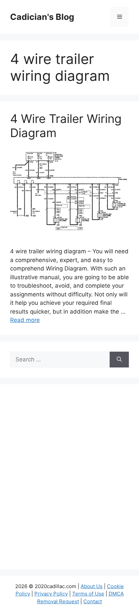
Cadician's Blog (42, 17)
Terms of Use (88, 593)
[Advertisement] (69, 481)
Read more (25, 320)
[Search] (119, 360)
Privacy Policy (51, 593)
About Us (92, 586)
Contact (92, 601)
